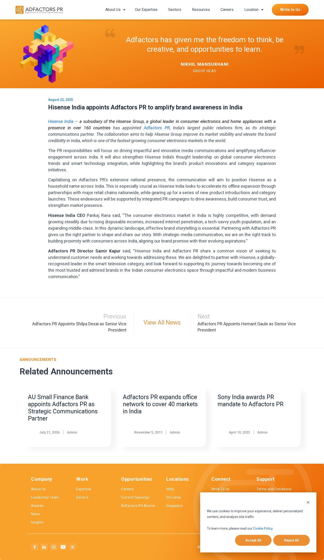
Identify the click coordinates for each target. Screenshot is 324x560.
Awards (37, 506)
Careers (227, 9)
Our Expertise (146, 9)
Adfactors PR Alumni (138, 506)
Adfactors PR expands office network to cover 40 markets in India (160, 404)
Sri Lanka (173, 497)
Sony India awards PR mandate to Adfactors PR (250, 401)
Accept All (253, 540)
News (35, 514)
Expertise (83, 489)
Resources (201, 9)
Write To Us (220, 489)
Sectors (174, 9)
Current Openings (135, 497)
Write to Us (290, 9)
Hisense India (61, 121)
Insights (37, 522)
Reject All (291, 540)
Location (251, 9)
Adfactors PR (157, 127)
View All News (162, 322)
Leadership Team (45, 497)
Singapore (174, 506)
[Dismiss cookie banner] (308, 502)
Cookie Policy (263, 528)
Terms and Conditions (274, 489)
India (170, 489)
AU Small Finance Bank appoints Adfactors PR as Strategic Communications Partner (63, 408)
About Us (112, 9)
